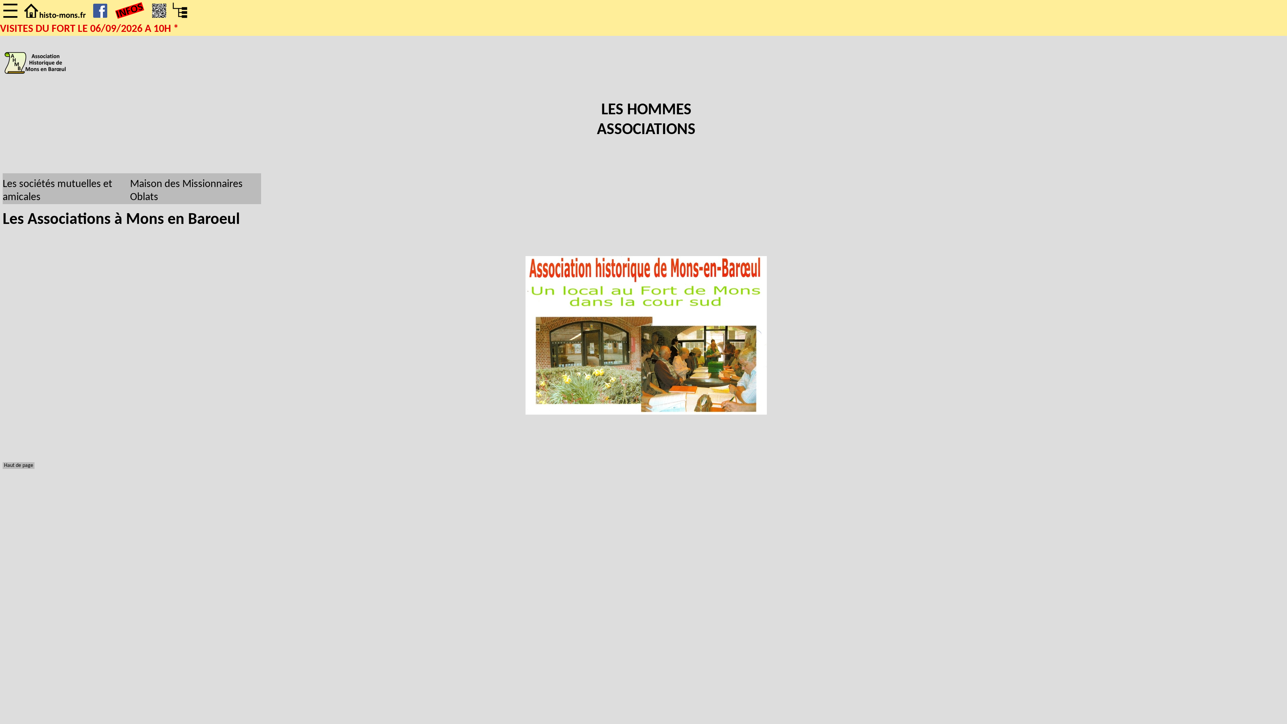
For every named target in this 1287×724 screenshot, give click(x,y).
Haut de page (19, 465)
